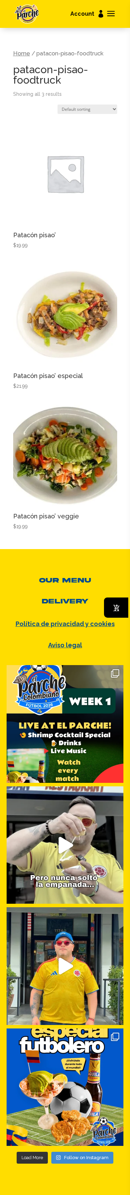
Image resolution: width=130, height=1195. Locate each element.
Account (82, 14)
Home (21, 53)
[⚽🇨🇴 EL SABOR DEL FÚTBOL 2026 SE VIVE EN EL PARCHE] (65, 1087)
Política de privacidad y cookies (65, 623)
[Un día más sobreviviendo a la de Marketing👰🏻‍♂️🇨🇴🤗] (65, 845)
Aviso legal (65, 645)
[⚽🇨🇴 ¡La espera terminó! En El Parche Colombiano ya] (65, 966)
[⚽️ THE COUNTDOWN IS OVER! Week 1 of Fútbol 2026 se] (65, 724)
